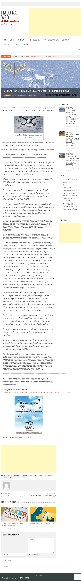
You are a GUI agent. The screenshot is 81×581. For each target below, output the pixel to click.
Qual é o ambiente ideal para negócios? (13, 496)
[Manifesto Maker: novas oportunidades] (14, 514)
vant (23, 477)
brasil (30, 475)
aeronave (25, 475)
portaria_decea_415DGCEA (23, 437)
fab (45, 475)
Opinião (16, 45)
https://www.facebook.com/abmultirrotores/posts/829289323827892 (38, 392)
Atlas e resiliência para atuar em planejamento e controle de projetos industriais (72, 138)
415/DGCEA (9, 475)
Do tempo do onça (34, 40)
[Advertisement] (55, 22)
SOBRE (21, 578)
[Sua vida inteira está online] (43, 514)
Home (5, 40)
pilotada (50, 475)
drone (40, 475)
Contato (25, 45)
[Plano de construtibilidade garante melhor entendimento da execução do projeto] (62, 155)
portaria (4, 477)
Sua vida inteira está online (42, 523)
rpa (18, 477)
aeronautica (17, 475)
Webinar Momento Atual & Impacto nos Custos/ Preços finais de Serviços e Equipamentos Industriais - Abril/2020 (71, 196)
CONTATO (26, 578)
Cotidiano (65, 40)
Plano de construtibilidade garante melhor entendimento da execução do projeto (73, 159)
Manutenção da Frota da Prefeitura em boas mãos (43, 496)
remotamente (12, 477)
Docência (21, 40)
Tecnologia (7, 45)
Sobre (12, 40)
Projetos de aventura (51, 40)
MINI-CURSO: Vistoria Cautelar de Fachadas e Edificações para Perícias (70, 206)
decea (35, 475)
